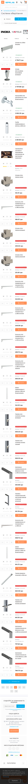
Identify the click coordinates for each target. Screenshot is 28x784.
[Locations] (16, 2)
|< (3, 687)
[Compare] (10, 57)
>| (16, 691)
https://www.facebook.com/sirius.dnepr (10, 748)
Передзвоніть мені (14, 726)
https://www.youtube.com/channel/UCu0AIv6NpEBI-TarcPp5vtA (17, 748)
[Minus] (2, 64)
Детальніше (6, 776)
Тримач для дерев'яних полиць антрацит (20, 601)
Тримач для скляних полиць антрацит (20, 415)
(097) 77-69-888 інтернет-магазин (14, 721)
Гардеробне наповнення (10, 10)
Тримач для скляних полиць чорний (20, 442)
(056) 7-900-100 (15, 723)
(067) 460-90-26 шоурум (15, 724)
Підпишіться (21, 706)
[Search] (3, 7)
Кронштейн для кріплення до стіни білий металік (21, 97)
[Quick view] (3, 57)
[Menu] (2, 2)
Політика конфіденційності (15, 709)
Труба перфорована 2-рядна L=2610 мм (20, 124)
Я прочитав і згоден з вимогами (15, 710)
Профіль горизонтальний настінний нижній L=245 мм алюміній (20, 497)
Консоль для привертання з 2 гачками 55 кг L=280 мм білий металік (20, 364)
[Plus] (11, 64)
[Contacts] (21, 2)
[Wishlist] (7, 57)
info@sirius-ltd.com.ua (14, 752)
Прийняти (15, 780)
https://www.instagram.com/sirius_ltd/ (13, 748)
